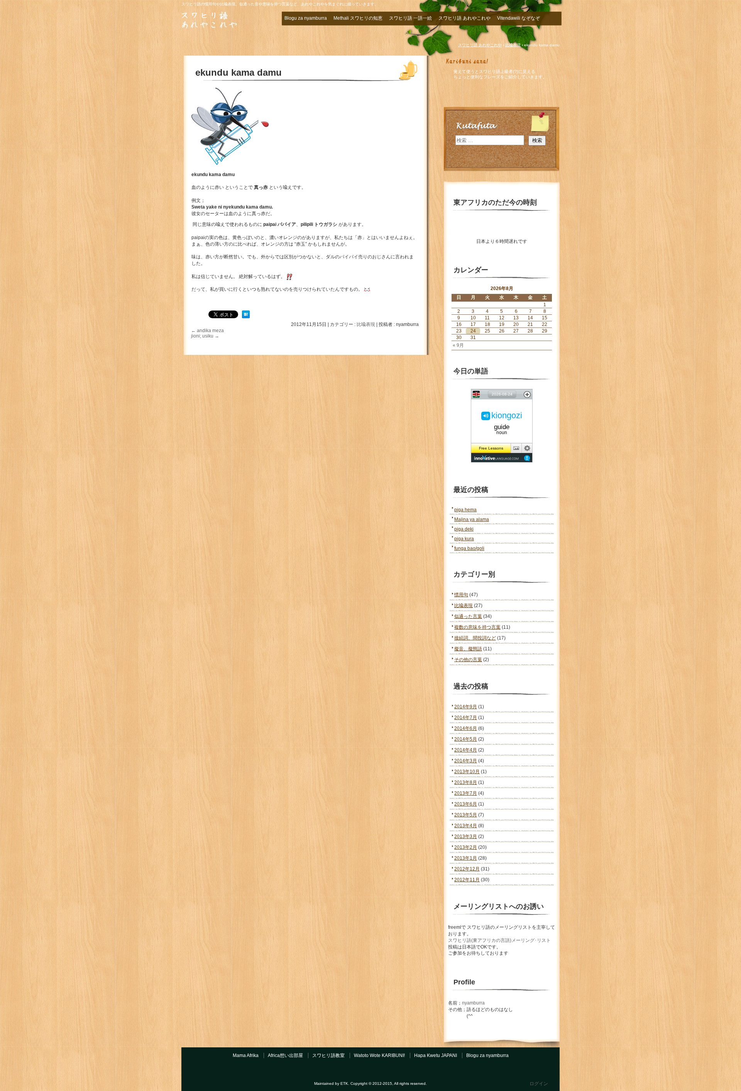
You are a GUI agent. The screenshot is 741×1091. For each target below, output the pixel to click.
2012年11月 (467, 879)
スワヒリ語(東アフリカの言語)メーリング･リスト (499, 940)
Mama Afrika (246, 1055)
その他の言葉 (468, 659)
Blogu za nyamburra (305, 18)
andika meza (207, 330)
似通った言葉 (468, 616)
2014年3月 (465, 761)
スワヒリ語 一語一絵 (410, 18)
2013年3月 (465, 836)
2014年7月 (465, 717)
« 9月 (458, 345)
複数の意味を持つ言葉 (477, 627)
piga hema (465, 509)
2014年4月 (465, 750)
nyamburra (473, 1003)
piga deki (464, 529)
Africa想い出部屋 (285, 1055)
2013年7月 (465, 793)
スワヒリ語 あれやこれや (224, 20)
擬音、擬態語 (468, 649)
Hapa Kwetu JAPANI (435, 1055)
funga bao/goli (469, 548)
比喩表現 (366, 324)
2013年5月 (465, 815)
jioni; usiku (205, 336)
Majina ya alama (471, 519)
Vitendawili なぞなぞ (518, 18)
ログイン (539, 1083)
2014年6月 (465, 728)
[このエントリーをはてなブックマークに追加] (246, 316)
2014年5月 (465, 739)
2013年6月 (465, 804)
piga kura (464, 538)
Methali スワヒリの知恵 (357, 18)
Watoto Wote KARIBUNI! (379, 1055)
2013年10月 (467, 771)
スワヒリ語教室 (328, 1055)
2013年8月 (465, 782)
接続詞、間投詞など (475, 638)
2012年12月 (467, 869)
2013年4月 (465, 825)
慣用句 (461, 594)
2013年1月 (465, 858)
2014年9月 (465, 706)
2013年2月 (465, 847)
